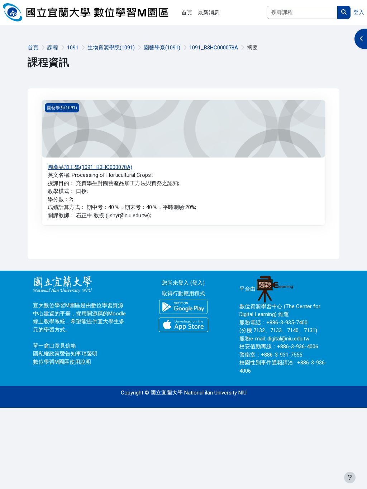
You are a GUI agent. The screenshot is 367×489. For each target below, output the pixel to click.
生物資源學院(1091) (111, 47)
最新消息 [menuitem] (208, 12)
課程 (52, 47)
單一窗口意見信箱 (54, 346)
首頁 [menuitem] (186, 12)
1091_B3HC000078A (213, 47)
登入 (358, 12)
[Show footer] (350, 477)
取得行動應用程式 (183, 293)
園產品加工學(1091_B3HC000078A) (90, 167)
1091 (72, 47)
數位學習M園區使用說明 (62, 362)
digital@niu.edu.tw (288, 338)
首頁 (33, 47)
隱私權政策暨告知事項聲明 (65, 353)
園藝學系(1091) (162, 47)
